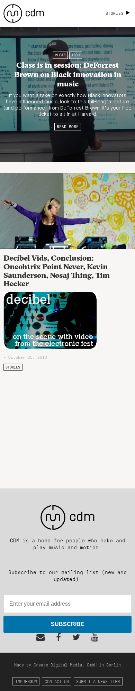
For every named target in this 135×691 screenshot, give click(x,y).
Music (60, 55)
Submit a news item (98, 681)
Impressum (26, 681)
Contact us (57, 681)
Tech (75, 55)
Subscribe (67, 624)
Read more (68, 126)
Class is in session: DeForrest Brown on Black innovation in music (67, 74)
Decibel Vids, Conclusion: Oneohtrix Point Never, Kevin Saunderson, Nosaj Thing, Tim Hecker (56, 270)
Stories (13, 367)
